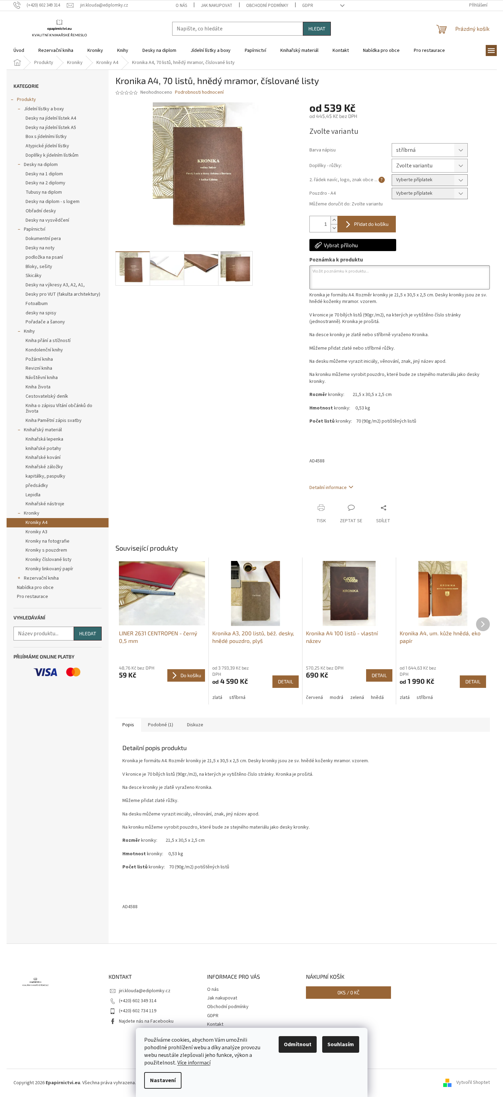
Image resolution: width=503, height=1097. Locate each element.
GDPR (307, 5)
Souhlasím (340, 1044)
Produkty (26, 99)
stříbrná (237, 697)
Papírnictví (34, 229)
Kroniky (31, 513)
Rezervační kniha (41, 578)
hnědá (377, 697)
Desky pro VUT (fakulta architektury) (63, 294)
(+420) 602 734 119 (137, 1010)
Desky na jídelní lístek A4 (51, 118)
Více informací (194, 1063)
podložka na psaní (44, 257)
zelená (357, 697)
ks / (348, 992)
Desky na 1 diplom (44, 173)
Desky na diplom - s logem (53, 201)
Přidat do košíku (371, 224)
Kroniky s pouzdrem (46, 550)
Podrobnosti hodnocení (199, 92)
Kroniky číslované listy (49, 559)
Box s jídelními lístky (46, 136)
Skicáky (33, 275)
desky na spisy (41, 313)
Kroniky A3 (36, 531)
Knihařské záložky (44, 466)
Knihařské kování (43, 457)
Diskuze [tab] (195, 724)
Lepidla (33, 494)
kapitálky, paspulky (45, 476)
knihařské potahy (43, 448)
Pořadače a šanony (45, 322)
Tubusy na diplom (44, 192)
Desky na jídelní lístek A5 (51, 127)
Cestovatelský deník (47, 396)
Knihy (29, 331)
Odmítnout (297, 1044)
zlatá (217, 697)
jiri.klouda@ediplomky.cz (144, 990)
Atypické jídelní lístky (47, 145)
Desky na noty (40, 248)
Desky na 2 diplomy (45, 182)
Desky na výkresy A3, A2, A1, (55, 285)
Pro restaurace (32, 596)
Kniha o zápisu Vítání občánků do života (59, 408)
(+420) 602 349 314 (137, 1000)
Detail (285, 681)
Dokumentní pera (43, 238)
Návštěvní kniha (42, 377)
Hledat (316, 28)
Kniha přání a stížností (48, 340)
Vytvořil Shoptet (473, 1082)
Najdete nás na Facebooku (146, 1021)
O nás (181, 5)
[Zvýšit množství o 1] (333, 220)
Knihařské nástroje (45, 503)
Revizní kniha (39, 368)
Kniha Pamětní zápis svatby (54, 420)
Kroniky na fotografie (47, 541)
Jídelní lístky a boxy (44, 108)
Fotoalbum (37, 303)
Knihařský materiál (43, 429)
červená (314, 697)
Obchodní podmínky (267, 5)
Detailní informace (328, 487)
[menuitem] (19, 50)
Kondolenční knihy (44, 350)
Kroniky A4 (36, 522)
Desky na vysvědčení (47, 220)
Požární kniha (39, 359)
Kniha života (38, 387)
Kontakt (215, 1024)
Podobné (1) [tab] (160, 724)
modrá (336, 697)
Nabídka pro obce (35, 587)
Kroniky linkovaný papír (49, 568)
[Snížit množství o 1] (333, 228)
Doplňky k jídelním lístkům (52, 155)
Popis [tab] (128, 724)
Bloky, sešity (39, 266)
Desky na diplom (41, 164)
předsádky (37, 485)
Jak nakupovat (216, 5)
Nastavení (163, 1080)
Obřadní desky (41, 211)
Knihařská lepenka (44, 439)
